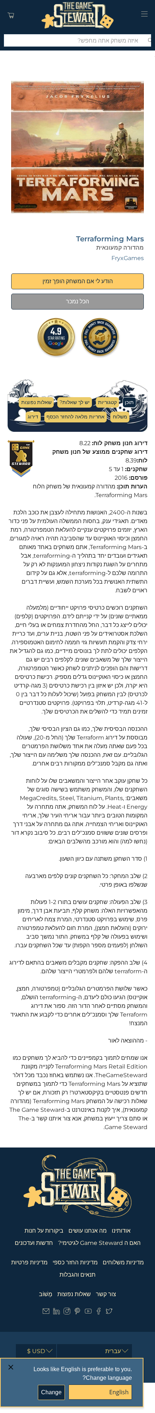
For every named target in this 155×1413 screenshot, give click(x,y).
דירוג (33, 416)
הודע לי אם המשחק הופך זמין (78, 281)
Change (51, 1392)
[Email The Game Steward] (46, 1312)
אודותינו (121, 1230)
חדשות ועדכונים (34, 1242)
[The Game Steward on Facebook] (98, 1312)
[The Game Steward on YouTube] (88, 1312)
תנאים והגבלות (77, 1274)
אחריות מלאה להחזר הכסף (75, 416)
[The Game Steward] (77, 15)
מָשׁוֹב (45, 1294)
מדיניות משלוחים (123, 1262)
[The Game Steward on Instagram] (66, 1312)
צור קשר (106, 1294)
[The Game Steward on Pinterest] (77, 1312)
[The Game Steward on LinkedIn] (56, 1312)
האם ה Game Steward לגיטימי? (99, 1242)
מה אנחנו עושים (87, 1230)
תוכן (129, 402)
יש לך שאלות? (74, 402)
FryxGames (127, 258)
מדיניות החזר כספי (75, 1262)
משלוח (120, 416)
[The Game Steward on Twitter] (109, 1312)
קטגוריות (107, 402)
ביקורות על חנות (44, 1230)
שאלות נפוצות (36, 402)
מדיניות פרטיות (29, 1262)
